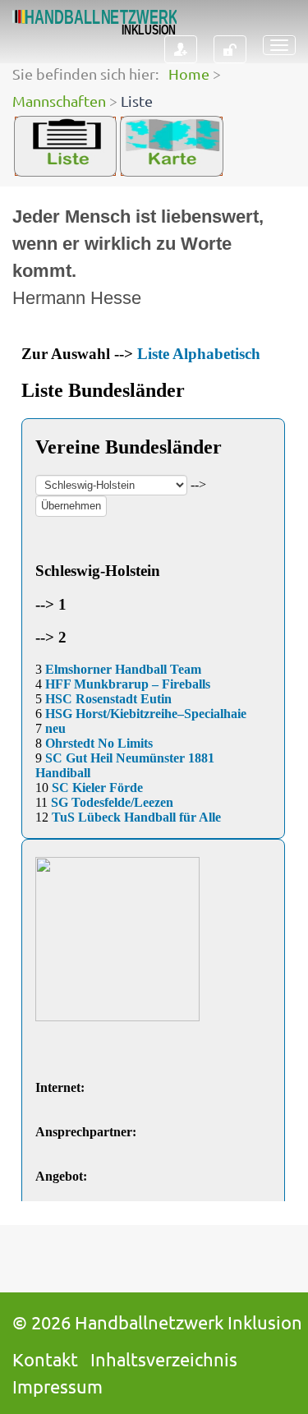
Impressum (57, 1386)
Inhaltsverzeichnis (163, 1359)
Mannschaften (59, 100)
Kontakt (45, 1359)
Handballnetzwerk (149, 1322)
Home (188, 73)
